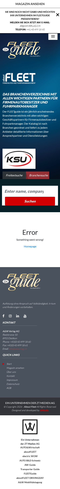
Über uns (11, 371)
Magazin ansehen (15, 367)
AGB (8, 388)
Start (9, 363)
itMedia (44, 410)
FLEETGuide (30, 473)
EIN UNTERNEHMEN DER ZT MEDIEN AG (30, 402)
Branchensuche (38, 175)
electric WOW (30, 456)
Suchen (30, 201)
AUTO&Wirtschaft (30, 447)
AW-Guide (30, 464)
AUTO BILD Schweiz (30, 460)
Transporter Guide (30, 469)
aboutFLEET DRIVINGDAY (30, 477)
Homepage (30, 246)
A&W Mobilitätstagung (30, 482)
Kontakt (10, 375)
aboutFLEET (30, 451)
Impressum (12, 379)
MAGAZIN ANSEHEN (30, 4)
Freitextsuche (14, 175)
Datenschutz (12, 383)
